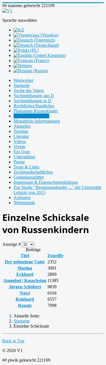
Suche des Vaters (29, 90)
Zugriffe (55, 255)
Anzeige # (12, 244)
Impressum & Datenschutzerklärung (46, 182)
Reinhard (25, 299)
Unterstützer (24, 156)
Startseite (22, 85)
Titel (24, 255)
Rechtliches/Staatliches (34, 105)
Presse (19, 161)
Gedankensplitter (29, 177)
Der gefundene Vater (25, 261)
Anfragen (22, 197)
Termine (21, 131)
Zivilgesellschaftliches (33, 172)
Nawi (25, 293)
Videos (20, 141)
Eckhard (24, 274)
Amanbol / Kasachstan (24, 280)
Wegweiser (23, 80)
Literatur (21, 136)
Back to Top (13, 340)
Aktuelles (22, 126)
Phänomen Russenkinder (36, 110)
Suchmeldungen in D (32, 100)
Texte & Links (26, 167)
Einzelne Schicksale (31, 116)
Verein (19, 146)
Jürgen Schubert (25, 286)
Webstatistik (24, 202)
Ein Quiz (22, 151)
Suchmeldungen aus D (34, 95)
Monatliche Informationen (37, 121)
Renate (25, 305)
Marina (25, 268)
